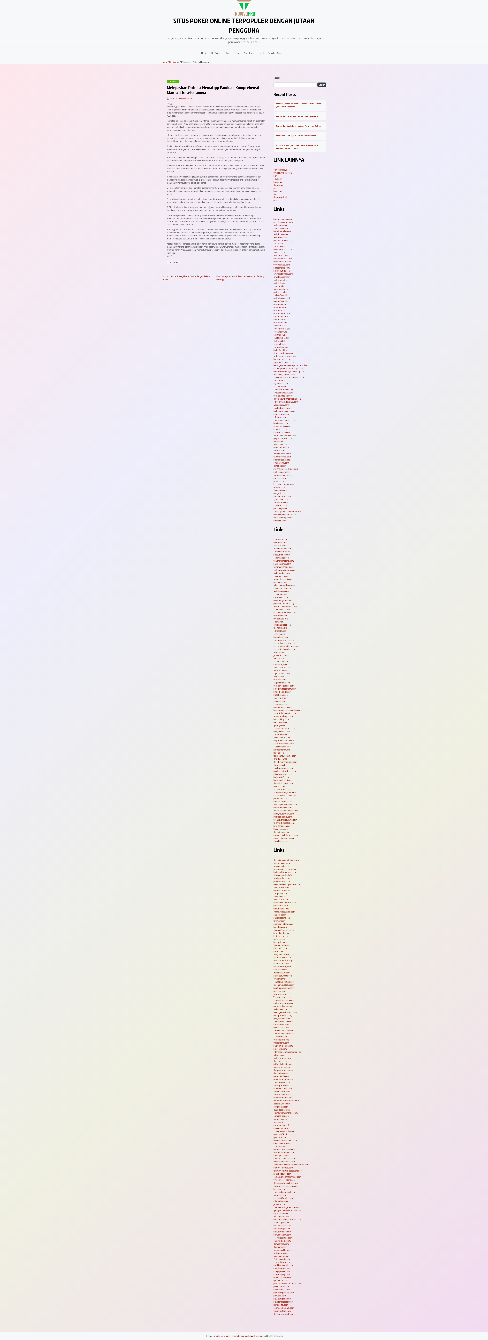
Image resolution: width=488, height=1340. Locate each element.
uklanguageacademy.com (284, 869)
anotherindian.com (282, 496)
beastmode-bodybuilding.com (287, 884)
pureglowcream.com (282, 707)
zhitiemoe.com (280, 490)
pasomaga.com (280, 508)
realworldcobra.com (282, 1088)
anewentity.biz (280, 698)
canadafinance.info (282, 746)
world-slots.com (281, 908)
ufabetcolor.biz (280, 304)
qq (274, 194)
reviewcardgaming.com (284, 1161)
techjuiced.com (280, 255)
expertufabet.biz (280, 286)
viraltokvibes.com (281, 609)
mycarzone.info (280, 1128)
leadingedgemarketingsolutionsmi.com (291, 365)
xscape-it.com (279, 386)
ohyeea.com (279, 487)
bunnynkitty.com (281, 719)
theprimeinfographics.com (285, 1183)
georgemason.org (281, 863)
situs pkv (277, 179)
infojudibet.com (280, 893)
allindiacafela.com (281, 789)
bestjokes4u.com (281, 933)
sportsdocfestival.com (283, 1308)
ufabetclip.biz (279, 283)
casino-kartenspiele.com (284, 643)
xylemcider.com (280, 499)
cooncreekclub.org (282, 551)
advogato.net (279, 631)
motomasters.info (281, 1125)
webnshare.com (280, 1009)
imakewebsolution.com (284, 911)
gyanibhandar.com (281, 277)
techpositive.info (281, 1039)
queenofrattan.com (282, 1067)
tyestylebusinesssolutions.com (287, 1210)
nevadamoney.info (281, 749)
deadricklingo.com (281, 1103)
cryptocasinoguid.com (283, 362)
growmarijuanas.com (283, 1006)
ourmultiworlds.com (282, 548)
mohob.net (278, 951)
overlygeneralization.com (285, 1012)
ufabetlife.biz (279, 310)
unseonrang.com (281, 1043)
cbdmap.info (279, 896)
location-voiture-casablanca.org (287, 1170)
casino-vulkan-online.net (284, 795)
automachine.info (281, 1091)
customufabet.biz (281, 328)
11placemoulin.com (281, 945)
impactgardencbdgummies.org (287, 511)
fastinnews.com (280, 1253)
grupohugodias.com (282, 438)
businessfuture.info (282, 890)
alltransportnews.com (283, 353)
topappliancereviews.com (285, 820)
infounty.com (279, 417)
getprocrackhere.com (283, 1250)
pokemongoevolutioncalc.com (287, 1283)
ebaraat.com (279, 252)
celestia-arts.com (281, 557)
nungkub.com (279, 493)
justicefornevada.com (283, 1021)
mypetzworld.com (281, 414)
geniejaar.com (279, 939)
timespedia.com (280, 670)
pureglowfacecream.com (284, 689)
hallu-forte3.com (281, 777)
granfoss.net (279, 786)
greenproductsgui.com (283, 985)
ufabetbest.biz (280, 322)
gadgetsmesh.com (282, 1018)
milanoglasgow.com (282, 774)
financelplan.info (281, 887)
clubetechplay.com (282, 1241)
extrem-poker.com (281, 426)
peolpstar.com (280, 582)
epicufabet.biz (279, 335)
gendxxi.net (278, 1122)
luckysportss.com (281, 1271)
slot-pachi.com (280, 969)
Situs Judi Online (275, 53)
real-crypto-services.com (284, 411)
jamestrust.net (280, 655)
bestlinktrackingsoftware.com (287, 1219)
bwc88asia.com (280, 423)
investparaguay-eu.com (284, 420)
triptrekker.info (280, 1119)
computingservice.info (283, 1033)
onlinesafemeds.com (283, 274)
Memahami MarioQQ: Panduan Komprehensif (296, 136)
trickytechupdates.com (283, 823)
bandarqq (277, 182)
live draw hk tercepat (282, 173)
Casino (237, 53)
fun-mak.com (279, 1195)
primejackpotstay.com (283, 1292)
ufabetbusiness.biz (282, 298)
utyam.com (278, 481)
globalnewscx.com (282, 1058)
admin (171, 98)
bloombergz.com (281, 637)
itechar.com (278, 243)
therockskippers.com (283, 783)
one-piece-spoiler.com (283, 1079)
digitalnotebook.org (282, 960)
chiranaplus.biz (280, 765)
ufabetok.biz (279, 341)
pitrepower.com (280, 798)
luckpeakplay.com (281, 1274)
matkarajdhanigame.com (284, 902)
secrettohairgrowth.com (284, 713)
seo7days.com (280, 704)
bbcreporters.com (281, 359)
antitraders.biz (279, 380)
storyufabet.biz (280, 331)
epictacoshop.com (282, 737)
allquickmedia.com (282, 682)
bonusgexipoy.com (282, 1234)
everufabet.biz (280, 344)
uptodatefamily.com (282, 475)
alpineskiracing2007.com (284, 792)
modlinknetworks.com (283, 1265)
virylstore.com (280, 594)
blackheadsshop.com (283, 1167)
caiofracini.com (280, 1036)
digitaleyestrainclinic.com (285, 804)
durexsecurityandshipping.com (287, 399)
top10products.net (281, 878)
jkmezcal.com (279, 1204)
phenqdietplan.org (281, 459)
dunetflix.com (279, 466)
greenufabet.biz (280, 301)
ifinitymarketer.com (282, 1259)
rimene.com (278, 753)
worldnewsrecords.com (284, 1152)
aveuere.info (279, 979)
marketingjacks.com (282, 817)
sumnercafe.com (281, 463)
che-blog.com (279, 915)
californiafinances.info (283, 743)
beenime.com (279, 1189)
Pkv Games (216, 53)
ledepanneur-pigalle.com (284, 756)
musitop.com (279, 478)
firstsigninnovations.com (284, 570)
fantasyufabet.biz (281, 289)
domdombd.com (281, 1244)
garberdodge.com (281, 573)
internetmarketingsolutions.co (287, 1052)
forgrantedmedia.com (283, 579)
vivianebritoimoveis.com (284, 612)
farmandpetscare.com (283, 1030)
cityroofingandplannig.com (285, 402)
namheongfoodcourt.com (285, 771)
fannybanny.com (280, 1256)
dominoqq (278, 185)
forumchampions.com (283, 561)
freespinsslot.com (281, 972)
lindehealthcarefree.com (284, 872)
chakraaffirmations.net (283, 930)
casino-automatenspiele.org (286, 646)
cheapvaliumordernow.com (285, 1186)
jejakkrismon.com (281, 673)
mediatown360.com (282, 801)
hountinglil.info (280, 927)
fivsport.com (279, 450)
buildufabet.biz (280, 350)
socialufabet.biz (280, 316)
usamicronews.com (282, 1277)
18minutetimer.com (282, 997)
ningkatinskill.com (281, 447)
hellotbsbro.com (281, 1027)
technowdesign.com (282, 395)
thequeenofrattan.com (283, 1070)
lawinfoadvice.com (282, 456)
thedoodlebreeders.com (284, 435)
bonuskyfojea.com (282, 1228)
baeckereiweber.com (282, 219)
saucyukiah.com (280, 539)
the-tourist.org (280, 628)
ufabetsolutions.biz (282, 313)
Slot (227, 53)
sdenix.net (278, 621)
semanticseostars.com (283, 1000)
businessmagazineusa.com (285, 1140)
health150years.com (282, 600)
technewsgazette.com (283, 685)
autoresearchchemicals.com (286, 835)
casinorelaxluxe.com (282, 1238)
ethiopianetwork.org (282, 1015)
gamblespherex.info (282, 1110)
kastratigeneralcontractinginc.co (288, 368)
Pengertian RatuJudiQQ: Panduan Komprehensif (297, 116)
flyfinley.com (279, 921)
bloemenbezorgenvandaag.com (287, 710)
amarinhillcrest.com (282, 625)
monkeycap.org (280, 618)
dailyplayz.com (280, 1247)
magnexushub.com (282, 261)
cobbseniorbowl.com (283, 392)
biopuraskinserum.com (283, 740)
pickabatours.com (281, 881)
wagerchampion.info (282, 1097)
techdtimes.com (280, 234)
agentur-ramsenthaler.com (285, 1113)
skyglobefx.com (280, 1106)
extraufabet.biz (280, 307)
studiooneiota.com (282, 1082)
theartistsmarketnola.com (285, 762)
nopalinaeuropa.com (282, 517)
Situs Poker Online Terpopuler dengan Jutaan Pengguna (238, 1336)
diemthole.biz (279, 676)
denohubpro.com (281, 1073)
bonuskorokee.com (282, 1231)
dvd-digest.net (280, 759)
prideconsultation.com (283, 924)
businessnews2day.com (284, 1149)
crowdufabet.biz (280, 347)
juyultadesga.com (281, 408)
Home (204, 53)
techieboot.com (280, 237)
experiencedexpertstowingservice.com (291, 1164)
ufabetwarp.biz (280, 280)
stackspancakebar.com (283, 768)
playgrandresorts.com (283, 1302)
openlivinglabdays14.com (284, 374)
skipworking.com (281, 661)
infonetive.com (280, 734)
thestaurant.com (281, 1216)
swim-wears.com (281, 576)
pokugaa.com (279, 1295)
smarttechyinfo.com (282, 957)
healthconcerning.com (283, 988)
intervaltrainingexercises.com (286, 1207)
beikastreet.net (280, 542)
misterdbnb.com (280, 1201)
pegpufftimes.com (281, 554)
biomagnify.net (280, 520)
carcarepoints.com (281, 432)
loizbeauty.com (280, 664)
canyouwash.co (280, 228)
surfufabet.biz (279, 319)
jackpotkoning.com (282, 1262)
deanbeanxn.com (281, 899)
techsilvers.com (280, 444)
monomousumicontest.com (286, 1100)
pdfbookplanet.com (282, 1064)
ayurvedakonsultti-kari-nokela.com (289, 377)
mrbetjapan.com (280, 695)
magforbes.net (280, 615)
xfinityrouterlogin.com (283, 813)
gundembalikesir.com (283, 240)
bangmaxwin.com (281, 731)
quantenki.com (280, 1137)
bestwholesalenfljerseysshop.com (289, 371)
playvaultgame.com (282, 1298)
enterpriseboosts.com (283, 640)
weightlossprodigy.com (284, 954)
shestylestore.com (282, 1311)
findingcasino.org (281, 1085)
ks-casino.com (280, 429)
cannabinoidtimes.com (283, 982)
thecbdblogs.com (281, 832)
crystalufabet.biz (281, 338)
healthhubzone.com (282, 249)
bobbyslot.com (280, 942)
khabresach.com (280, 829)
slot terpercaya (280, 169)
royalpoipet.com (280, 1213)
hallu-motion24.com (282, 780)
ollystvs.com (279, 1055)
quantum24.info (280, 1134)
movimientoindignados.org (285, 469)
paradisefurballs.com (282, 975)
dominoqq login (280, 197)
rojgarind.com (279, 991)
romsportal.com (280, 1305)
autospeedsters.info (282, 1094)
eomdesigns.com (281, 1116)
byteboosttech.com (282, 258)
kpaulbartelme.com (282, 1174)
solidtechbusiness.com (284, 1158)
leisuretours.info (281, 1024)
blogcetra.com (280, 1049)
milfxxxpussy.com (281, 472)
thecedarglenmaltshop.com (286, 860)
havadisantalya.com (282, 231)
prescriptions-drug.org (283, 603)
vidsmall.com (279, 1146)
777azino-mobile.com (283, 389)
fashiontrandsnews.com (284, 356)
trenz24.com (279, 658)
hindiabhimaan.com (282, 826)
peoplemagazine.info (283, 222)
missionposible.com (282, 807)
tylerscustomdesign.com (284, 585)
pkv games (173, 262)
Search (276, 78)
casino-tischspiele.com (284, 649)
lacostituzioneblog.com (284, 484)
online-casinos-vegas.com (285, 810)
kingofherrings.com (282, 692)
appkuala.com (279, 701)
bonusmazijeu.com (282, 1225)
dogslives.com (280, 1061)
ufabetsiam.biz (280, 292)
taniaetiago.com (280, 502)
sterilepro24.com (281, 1155)
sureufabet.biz (280, 325)
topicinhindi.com (281, 866)
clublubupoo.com (281, 1222)
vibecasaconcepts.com (283, 1131)
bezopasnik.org (280, 722)
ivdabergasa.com (281, 405)
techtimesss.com (281, 591)
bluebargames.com (282, 564)
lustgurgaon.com (281, 936)
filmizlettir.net (279, 545)
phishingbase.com (281, 1286)
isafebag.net (279, 634)
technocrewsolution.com (285, 606)
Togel (261, 53)
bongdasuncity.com (282, 966)
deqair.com (278, 441)
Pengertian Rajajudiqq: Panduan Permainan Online (298, 126)
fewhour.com (279, 994)
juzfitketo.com (280, 505)
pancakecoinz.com (282, 918)
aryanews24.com (281, 383)
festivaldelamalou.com (283, 567)
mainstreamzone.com (283, 1003)
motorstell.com (280, 597)
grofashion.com (280, 1280)
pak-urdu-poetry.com (283, 1046)
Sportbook (249, 53)
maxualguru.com (281, 963)
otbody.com (279, 652)
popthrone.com (280, 905)
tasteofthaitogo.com (283, 716)
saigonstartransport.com (284, 728)
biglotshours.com (281, 268)
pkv (275, 176)
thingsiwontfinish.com (283, 1314)
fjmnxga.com (279, 725)
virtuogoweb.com (281, 264)
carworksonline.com (282, 588)
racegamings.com (281, 1289)
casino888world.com (283, 1198)
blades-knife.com (281, 1076)
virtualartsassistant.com (284, 1180)
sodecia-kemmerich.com (284, 1192)
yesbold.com (279, 246)
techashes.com (280, 225)
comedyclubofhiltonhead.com (287, 1177)
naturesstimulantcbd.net (284, 514)
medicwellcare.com (282, 1143)
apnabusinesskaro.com (283, 838)
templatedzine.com (282, 453)
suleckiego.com (280, 841)
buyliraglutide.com (281, 271)
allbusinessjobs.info (282, 875)
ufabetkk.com (279, 679)
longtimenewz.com (282, 1268)
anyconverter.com (281, 667)
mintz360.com (280, 948)
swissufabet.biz (280, 295)
